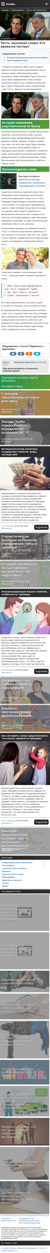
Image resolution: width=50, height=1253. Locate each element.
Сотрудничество (26, 1218)
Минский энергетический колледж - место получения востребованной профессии (15, 840)
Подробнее (41, 527)
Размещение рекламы (29, 1221)
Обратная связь (8, 1221)
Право (5, 886)
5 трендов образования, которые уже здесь (20, 397)
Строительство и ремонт (14, 868)
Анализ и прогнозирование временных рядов (16, 712)
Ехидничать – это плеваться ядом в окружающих (16, 684)
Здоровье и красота (12, 880)
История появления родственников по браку (27, 57)
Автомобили (8, 865)
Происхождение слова (17, 60)
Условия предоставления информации (19, 1248)
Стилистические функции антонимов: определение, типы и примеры (19, 541)
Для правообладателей (29, 1223)
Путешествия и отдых (13, 874)
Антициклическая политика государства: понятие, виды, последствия (19, 451)
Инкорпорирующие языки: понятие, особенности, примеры (24, 593)
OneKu (10, 4)
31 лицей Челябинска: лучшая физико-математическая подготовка (19, 569)
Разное (5, 883)
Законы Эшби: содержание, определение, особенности (13, 427)
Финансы (6, 871)
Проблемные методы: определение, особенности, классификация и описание (32, 182)
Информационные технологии (17, 862)
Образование (6, 412)
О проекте (6, 1218)
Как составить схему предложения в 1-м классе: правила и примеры (24, 737)
